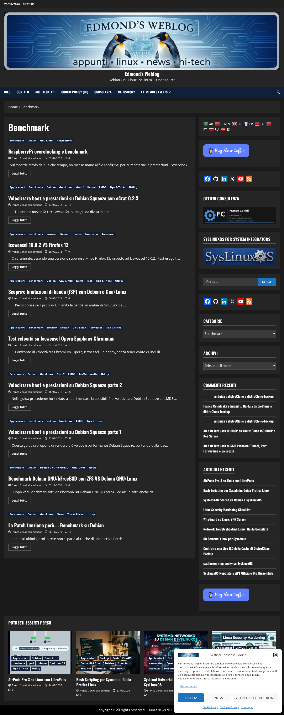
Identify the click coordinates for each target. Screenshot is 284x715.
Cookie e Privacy (229, 707)
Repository (126, 91)
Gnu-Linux (46, 140)
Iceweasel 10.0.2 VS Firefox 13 (38, 244)
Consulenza (103, 91)
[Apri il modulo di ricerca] (278, 92)
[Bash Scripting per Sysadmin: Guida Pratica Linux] (108, 652)
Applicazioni (17, 187)
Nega (219, 698)
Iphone (42, 663)
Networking (155, 663)
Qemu (170, 663)
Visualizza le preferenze (255, 698)
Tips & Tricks (118, 187)
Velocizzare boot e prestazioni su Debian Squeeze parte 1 (64, 431)
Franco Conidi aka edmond (26, 158)
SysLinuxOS (57, 663)
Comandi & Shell (91, 663)
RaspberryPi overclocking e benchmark (48, 151)
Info (7, 91)
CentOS (127, 658)
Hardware (19, 663)
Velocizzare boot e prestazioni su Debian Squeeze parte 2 (65, 385)
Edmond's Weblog (142, 73)
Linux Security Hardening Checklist (227, 509)
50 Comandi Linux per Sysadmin (224, 538)
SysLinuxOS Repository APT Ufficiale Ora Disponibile (238, 573)
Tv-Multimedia (88, 374)
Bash (115, 658)
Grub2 (80, 187)
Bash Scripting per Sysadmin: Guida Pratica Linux (236, 490)
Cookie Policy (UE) (74, 91)
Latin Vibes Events (154, 91)
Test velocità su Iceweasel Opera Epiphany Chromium (61, 338)
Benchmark (17, 140)
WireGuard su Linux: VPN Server (224, 519)
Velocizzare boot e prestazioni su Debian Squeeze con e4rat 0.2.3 (73, 198)
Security (86, 668)
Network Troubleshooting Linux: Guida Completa (235, 529)
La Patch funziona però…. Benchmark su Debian (56, 525)
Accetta (191, 698)
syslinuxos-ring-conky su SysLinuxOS (228, 563)
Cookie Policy (210, 707)
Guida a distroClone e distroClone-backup (245, 396)
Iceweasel (108, 234)
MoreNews (157, 710)
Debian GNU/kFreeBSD (54, 467)
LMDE (102, 187)
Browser (52, 234)
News (79, 281)
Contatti (23, 91)
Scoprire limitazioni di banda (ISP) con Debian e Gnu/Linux (67, 291)
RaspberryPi (64, 140)
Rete (89, 281)
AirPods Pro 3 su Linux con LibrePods (228, 480)
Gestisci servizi (188, 686)
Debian (32, 140)
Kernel (91, 187)
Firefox (77, 234)
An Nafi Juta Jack (214, 430)
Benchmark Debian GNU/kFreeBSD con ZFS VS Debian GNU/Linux (72, 478)
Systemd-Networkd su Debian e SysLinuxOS (232, 499)
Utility (133, 187)
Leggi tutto (21, 174)
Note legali (247, 707)
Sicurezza (100, 668)
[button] (276, 655)
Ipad (31, 663)
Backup (104, 658)
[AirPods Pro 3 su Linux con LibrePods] (40, 652)
